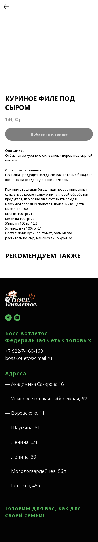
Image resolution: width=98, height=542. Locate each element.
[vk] (8, 317)
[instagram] (17, 317)
